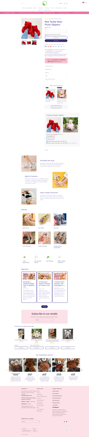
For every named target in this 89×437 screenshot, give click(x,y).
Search (38, 391)
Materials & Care (48, 69)
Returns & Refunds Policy (50, 79)
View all (44, 306)
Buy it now (56, 40)
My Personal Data (40, 403)
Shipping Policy (40, 394)
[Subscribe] (52, 320)
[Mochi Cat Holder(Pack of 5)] (68, 334)
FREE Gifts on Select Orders (32, 12)
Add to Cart (50, 138)
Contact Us (39, 398)
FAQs (46, 75)
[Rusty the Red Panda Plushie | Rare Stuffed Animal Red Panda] (52, 334)
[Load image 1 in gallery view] (24, 42)
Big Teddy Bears (55, 400)
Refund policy (39, 411)
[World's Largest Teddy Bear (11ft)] (36, 334)
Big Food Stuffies (56, 402)
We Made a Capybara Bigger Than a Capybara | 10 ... (29, 284)
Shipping (47, 72)
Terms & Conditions (40, 400)
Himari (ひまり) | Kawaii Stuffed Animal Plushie (62, 99)
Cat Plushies (55, 404)
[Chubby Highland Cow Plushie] (21, 334)
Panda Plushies (55, 393)
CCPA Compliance (40, 409)
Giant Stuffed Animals (57, 395)
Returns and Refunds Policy (42, 396)
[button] (22, 3)
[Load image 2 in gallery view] (29, 42)
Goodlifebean (26, 434)
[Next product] (76, 339)
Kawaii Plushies (55, 391)
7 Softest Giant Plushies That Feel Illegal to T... (59, 283)
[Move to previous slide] (7, 370)
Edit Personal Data (40, 405)
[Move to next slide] (82, 370)
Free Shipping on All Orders (47, 12)
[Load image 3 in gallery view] (34, 42)
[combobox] (62, 103)
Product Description (49, 66)
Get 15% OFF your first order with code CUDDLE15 (12, 12)
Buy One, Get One (56, 106)
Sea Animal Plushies (56, 398)
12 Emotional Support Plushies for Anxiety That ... (44, 284)
